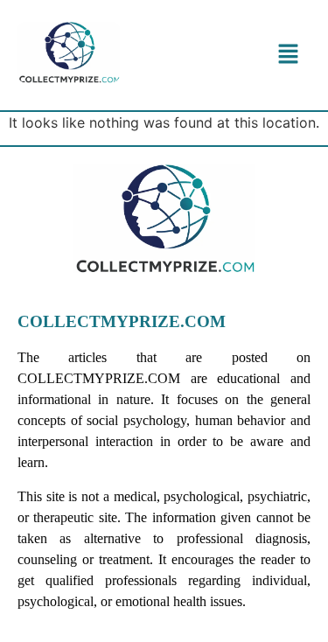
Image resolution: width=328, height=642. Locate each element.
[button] (289, 54)
